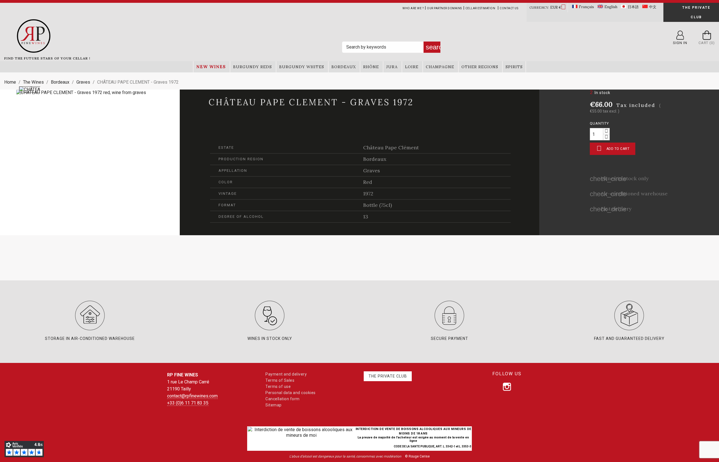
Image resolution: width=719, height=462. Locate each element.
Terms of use (278, 386)
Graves (371, 170)
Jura (392, 66)
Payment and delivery (286, 374)
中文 (652, 6)
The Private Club (696, 12)
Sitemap (273, 405)
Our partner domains (444, 8)
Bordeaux (343, 66)
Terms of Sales (279, 380)
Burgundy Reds (252, 66)
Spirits (514, 66)
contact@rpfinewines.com (192, 396)
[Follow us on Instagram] (507, 386)
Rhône (371, 66)
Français (586, 6)
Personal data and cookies (290, 392)
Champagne (440, 66)
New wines (211, 66)
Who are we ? (413, 8)
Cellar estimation (480, 8)
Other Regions (479, 66)
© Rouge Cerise (417, 456)
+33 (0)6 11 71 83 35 (187, 403)
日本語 (633, 6)
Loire (411, 66)
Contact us (509, 8)
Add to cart (613, 148)
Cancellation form (282, 399)
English (610, 6)
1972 (368, 193)
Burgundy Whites (301, 66)
